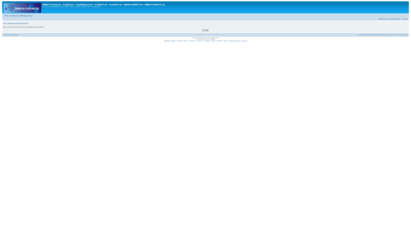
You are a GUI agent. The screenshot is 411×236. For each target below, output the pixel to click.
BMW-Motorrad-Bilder (169, 41)
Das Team (361, 34)
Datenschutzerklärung (234, 41)
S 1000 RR (207, 41)
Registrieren (397, 18)
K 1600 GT (192, 41)
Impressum (244, 41)
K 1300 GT (185, 41)
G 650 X (213, 41)
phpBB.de (212, 39)
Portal (6, 15)
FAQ (390, 18)
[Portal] (23, 7)
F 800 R (225, 41)
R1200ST (219, 41)
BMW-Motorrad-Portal (26, 15)
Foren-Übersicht (14, 15)
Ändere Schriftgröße (406, 15)
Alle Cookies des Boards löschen (374, 34)
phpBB (200, 37)
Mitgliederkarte (383, 18)
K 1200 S (179, 41)
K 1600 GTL (200, 41)
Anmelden (405, 18)
